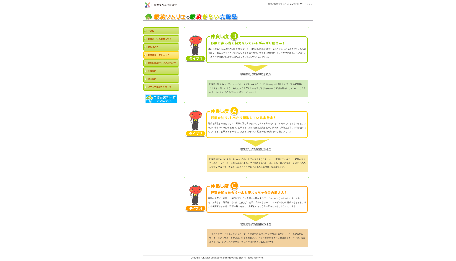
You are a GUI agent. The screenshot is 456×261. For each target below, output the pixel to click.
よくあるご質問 (290, 3)
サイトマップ (306, 3)
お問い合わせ (274, 3)
